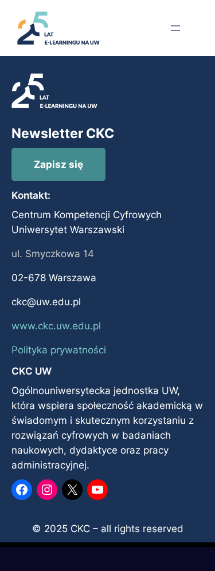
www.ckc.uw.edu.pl (56, 326)
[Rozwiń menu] (175, 28)
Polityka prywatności (58, 350)
